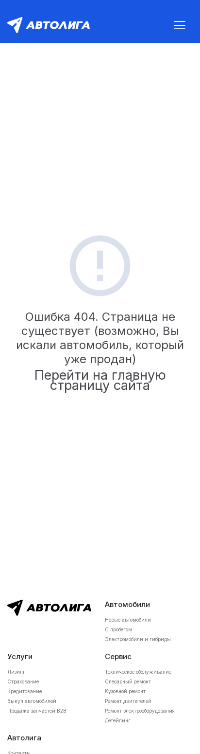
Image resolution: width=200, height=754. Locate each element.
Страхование (23, 681)
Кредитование (24, 691)
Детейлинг (118, 720)
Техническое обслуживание (138, 672)
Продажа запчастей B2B (37, 711)
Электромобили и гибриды (138, 639)
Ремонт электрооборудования (140, 711)
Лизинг (16, 672)
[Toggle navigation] (180, 25)
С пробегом (118, 629)
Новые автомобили (128, 620)
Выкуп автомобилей (31, 701)
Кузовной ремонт (125, 691)
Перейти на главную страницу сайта (100, 380)
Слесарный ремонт (128, 681)
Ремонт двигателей (128, 701)
